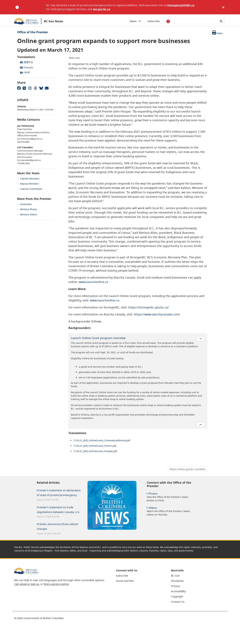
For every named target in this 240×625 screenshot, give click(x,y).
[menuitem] (139, 576)
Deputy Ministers (29, 183)
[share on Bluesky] (41, 88)
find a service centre (56, 584)
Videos (152, 508)
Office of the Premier (32, 32)
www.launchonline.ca (93, 282)
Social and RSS (125, 581)
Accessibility (178, 591)
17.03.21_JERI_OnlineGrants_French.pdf (94, 445)
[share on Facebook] (18, 88)
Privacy (175, 586)
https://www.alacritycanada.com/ (157, 314)
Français (28, 67)
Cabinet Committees (31, 188)
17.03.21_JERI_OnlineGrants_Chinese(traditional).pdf (101, 440)
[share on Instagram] (30, 88)
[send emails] (46, 88)
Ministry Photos (28, 209)
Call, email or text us (26, 584)
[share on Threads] (35, 88)
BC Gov (175, 575)
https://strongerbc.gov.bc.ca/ (148, 307)
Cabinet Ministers (30, 178)
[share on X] (24, 88)
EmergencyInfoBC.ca (180, 5)
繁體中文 (28, 62)
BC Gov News (53, 21)
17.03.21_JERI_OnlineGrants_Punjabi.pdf (95, 451)
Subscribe (153, 21)
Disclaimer (177, 581)
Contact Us (177, 601)
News (134, 21)
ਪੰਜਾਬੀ (27, 72)
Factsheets (26, 204)
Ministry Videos (28, 214)
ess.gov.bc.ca (101, 9)
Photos (152, 493)
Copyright (177, 596)
